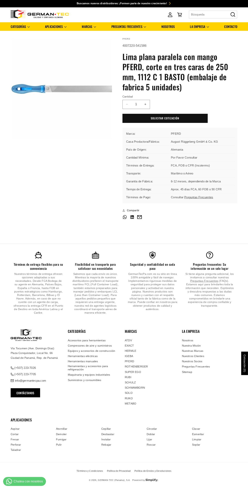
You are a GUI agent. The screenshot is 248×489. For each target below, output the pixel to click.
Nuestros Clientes (193, 356)
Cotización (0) (244, 363)
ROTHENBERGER (136, 366)
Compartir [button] (133, 210)
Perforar (16, 444)
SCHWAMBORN (135, 387)
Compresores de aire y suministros (90, 345)
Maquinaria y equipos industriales (89, 374)
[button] (20, 26)
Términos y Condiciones (90, 471)
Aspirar (15, 428)
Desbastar (107, 434)
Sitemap (187, 371)
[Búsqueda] (233, 14)
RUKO (129, 398)
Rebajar (106, 444)
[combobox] (213, 14)
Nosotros (187, 340)
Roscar (151, 444)
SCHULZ (130, 382)
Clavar (196, 428)
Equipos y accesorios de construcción (91, 350)
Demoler (61, 434)
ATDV (128, 340)
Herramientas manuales (83, 361)
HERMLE (130, 350)
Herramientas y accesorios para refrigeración (88, 368)
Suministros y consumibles (84, 380)
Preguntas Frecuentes (198, 197)
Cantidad (127, 96)
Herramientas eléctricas (83, 356)
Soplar (196, 444)
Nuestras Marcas (192, 350)
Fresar (15, 439)
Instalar (106, 439)
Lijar (149, 439)
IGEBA (129, 356)
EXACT (129, 345)
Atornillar (61, 428)
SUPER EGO (133, 371)
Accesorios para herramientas (87, 340)
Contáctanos (25, 393)
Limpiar (196, 439)
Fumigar (61, 439)
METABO (130, 403)
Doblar (151, 434)
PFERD (129, 361)
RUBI (128, 377)
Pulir (59, 444)
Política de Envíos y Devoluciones (152, 471)
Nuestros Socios (192, 361)
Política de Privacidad (119, 471)
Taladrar (16, 449)
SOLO (129, 392)
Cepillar (106, 428)
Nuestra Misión (191, 345)
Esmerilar (198, 434)
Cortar (15, 434)
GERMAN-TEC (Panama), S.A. (114, 480)
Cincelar (152, 428)
